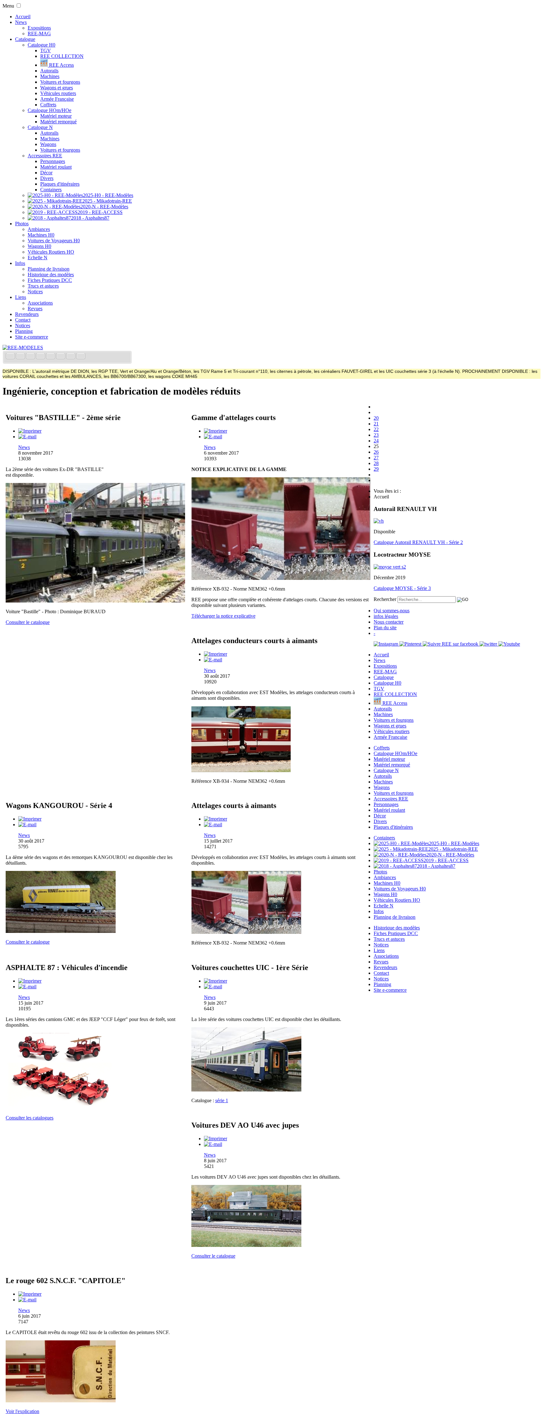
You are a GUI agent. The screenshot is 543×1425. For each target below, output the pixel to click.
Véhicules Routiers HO (51, 252)
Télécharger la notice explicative (223, 616)
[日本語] (81, 356)
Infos (20, 263)
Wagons (48, 144)
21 (376, 423)
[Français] (11, 356)
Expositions (39, 28)
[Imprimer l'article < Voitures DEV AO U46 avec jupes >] (215, 1138)
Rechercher (385, 599)
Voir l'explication (22, 1411)
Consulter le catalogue (28, 622)
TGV (45, 50)
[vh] (379, 521)
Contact (22, 320)
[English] (21, 356)
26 (376, 452)
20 (376, 418)
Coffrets (48, 104)
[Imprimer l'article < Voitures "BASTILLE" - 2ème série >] (29, 431)
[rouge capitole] (61, 1400)
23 (376, 435)
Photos (22, 223)
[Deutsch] (31, 356)
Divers (46, 178)
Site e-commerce (31, 336)
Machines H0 (41, 235)
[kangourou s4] (61, 931)
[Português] (61, 356)
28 (376, 463)
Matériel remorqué (58, 121)
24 (376, 440)
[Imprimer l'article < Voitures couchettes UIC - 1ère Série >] (215, 981)
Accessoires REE (45, 155)
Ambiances (39, 229)
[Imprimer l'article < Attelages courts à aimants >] (215, 819)
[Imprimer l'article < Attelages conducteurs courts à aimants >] (215, 654)
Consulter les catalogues (29, 1117)
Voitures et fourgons (60, 82)
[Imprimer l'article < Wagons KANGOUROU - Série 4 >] (29, 819)
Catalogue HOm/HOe (49, 110)
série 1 (221, 1100)
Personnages (52, 161)
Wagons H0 (39, 246)
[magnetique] (281, 578)
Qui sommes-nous (391, 610)
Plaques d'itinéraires (60, 184)
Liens (20, 297)
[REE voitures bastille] (95, 600)
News (21, 22)
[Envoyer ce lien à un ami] (27, 436)
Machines (49, 76)
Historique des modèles (51, 274)
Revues (35, 308)
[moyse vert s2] (390, 566)
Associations (40, 303)
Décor (46, 172)
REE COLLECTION (62, 56)
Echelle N (37, 257)
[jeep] (61, 1107)
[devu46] (246, 1245)
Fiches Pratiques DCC (50, 280)
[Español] (51, 356)
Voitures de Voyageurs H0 (54, 240)
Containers (51, 189)
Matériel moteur (56, 116)
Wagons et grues (56, 87)
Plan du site (385, 627)
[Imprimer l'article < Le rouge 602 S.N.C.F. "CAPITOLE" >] (29, 1294)
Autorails (49, 70)
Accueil (22, 16)
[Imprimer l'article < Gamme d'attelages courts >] (215, 431)
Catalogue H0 (41, 45)
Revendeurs (27, 314)
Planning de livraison (48, 269)
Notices (35, 291)
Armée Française (57, 99)
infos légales (386, 616)
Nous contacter (388, 622)
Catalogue (25, 39)
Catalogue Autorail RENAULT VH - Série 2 (418, 542)
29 (376, 469)
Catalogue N (40, 127)
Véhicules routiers (58, 93)
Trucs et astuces (43, 286)
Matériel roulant (56, 167)
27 (376, 457)
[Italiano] (41, 356)
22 (376, 429)
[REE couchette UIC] (246, 1089)
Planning (24, 331)
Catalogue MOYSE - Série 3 (402, 588)
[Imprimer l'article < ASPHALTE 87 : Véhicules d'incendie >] (29, 981)
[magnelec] (241, 770)
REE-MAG (39, 33)
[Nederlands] (71, 356)
